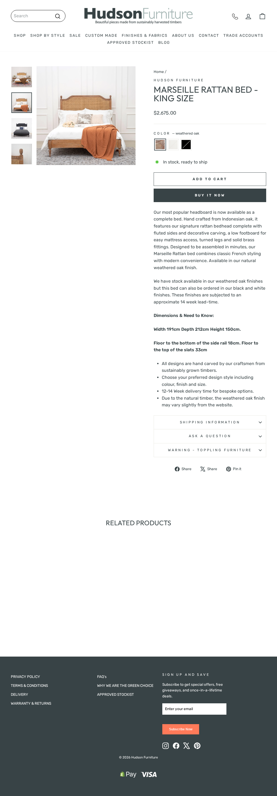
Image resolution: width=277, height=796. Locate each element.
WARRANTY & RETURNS (31, 703)
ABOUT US (183, 35)
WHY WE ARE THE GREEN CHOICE (125, 685)
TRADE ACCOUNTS (243, 35)
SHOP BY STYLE (47, 35)
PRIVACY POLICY (25, 676)
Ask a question (210, 436)
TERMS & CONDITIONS (29, 685)
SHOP (20, 35)
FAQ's (102, 676)
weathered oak (160, 144)
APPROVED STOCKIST (130, 42)
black (186, 144)
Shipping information (210, 422)
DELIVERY (19, 694)
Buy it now (210, 195)
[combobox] (38, 16)
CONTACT (209, 35)
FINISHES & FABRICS (145, 35)
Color (176, 133)
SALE (75, 35)
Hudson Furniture (179, 80)
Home (159, 71)
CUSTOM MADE (101, 35)
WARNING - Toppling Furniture (210, 450)
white (173, 144)
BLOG (164, 42)
